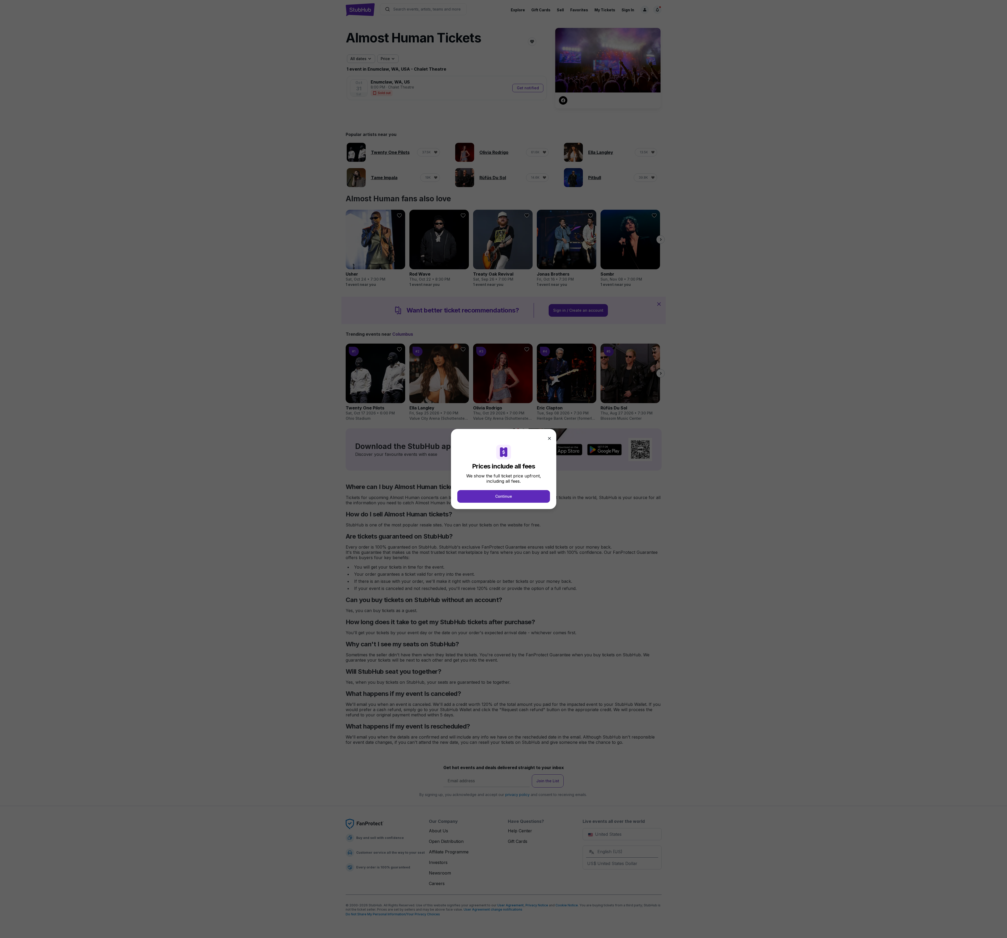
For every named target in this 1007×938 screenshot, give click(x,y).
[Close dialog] (549, 438)
